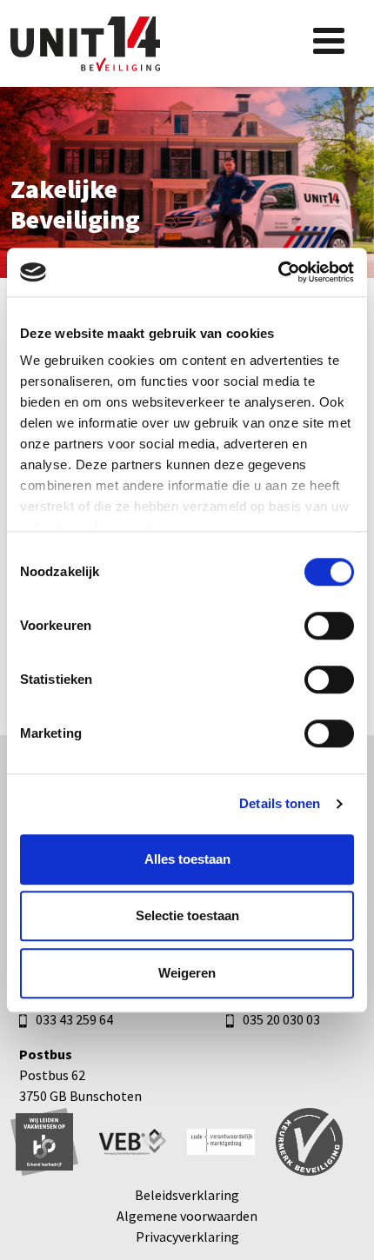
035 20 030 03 (281, 1019)
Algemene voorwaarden (187, 1215)
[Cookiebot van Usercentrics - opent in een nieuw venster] (278, 272)
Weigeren (187, 972)
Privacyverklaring (187, 1236)
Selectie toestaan (187, 915)
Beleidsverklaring (187, 1195)
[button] (329, 41)
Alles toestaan (187, 859)
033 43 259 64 (74, 1019)
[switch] (329, 626)
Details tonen (279, 803)
